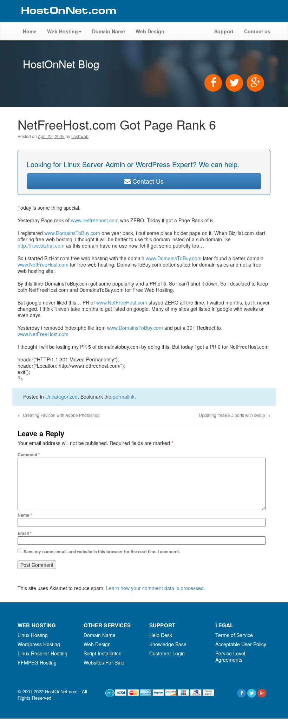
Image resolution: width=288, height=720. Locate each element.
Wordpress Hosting (39, 644)
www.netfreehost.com (95, 220)
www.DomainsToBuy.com (72, 232)
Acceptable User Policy (240, 644)
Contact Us (147, 180)
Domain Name (108, 31)
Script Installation (103, 653)
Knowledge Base (167, 644)
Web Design (150, 31)
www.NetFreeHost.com (43, 264)
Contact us (257, 31)
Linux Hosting (33, 635)
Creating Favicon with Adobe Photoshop (59, 415)
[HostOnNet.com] (68, 18)
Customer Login (167, 653)
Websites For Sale (104, 662)
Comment (29, 454)
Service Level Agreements (230, 656)
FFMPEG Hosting (37, 662)
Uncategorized (61, 396)
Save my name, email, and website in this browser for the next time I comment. (102, 551)
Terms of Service (234, 635)
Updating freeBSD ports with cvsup (234, 415)
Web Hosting (62, 31)
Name (25, 515)
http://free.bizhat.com (41, 245)
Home (30, 31)
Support (224, 31)
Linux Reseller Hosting (42, 653)
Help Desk (160, 635)
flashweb (80, 136)
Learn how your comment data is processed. (155, 587)
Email (25, 533)
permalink (124, 396)
